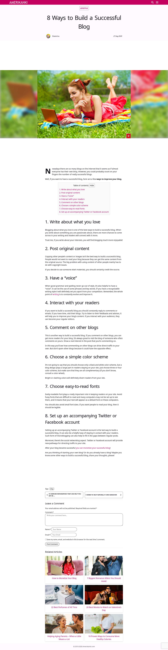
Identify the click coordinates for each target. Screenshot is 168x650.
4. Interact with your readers (71, 199)
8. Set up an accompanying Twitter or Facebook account (84, 212)
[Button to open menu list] (157, 2)
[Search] (152, 2)
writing (56, 294)
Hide (92, 185)
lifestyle (84, 8)
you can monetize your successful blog (93, 448)
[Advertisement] (84, 55)
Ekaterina (55, 36)
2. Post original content (69, 192)
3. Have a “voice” (66, 196)
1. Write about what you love (72, 189)
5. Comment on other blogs (71, 202)
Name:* (48, 529)
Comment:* (49, 512)
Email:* (47, 535)
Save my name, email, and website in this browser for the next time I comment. (76, 539)
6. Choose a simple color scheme (73, 205)
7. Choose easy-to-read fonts (72, 208)
